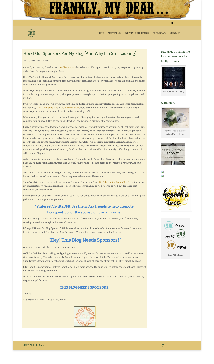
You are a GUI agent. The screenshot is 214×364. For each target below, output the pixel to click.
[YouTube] (179, 24)
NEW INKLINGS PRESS (137, 33)
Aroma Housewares (46, 107)
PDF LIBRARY (159, 33)
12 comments (43, 60)
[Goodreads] (172, 24)
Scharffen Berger (70, 107)
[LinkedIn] (175, 24)
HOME (100, 33)
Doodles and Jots (67, 67)
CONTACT (175, 33)
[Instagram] (187, 24)
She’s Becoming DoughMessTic (115, 182)
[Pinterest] (183, 24)
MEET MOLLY (114, 33)
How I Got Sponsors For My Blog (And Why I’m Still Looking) (79, 53)
